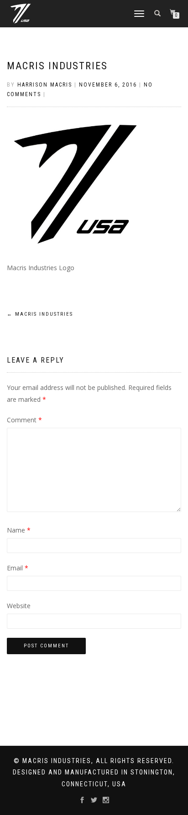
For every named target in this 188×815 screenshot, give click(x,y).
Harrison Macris (44, 85)
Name (19, 530)
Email (17, 568)
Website (19, 605)
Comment (24, 419)
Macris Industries (57, 66)
